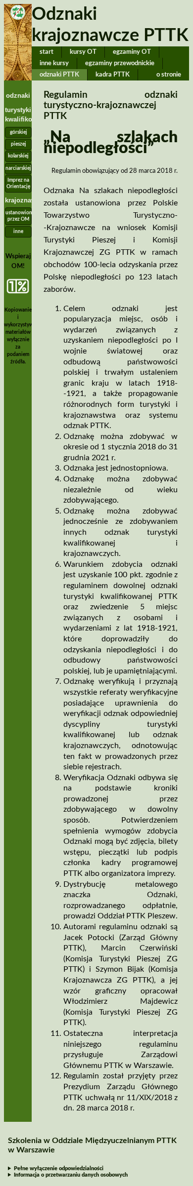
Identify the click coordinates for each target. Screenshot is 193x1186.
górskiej (18, 132)
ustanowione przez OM (18, 216)
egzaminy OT (132, 52)
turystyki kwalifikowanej (18, 114)
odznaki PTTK (59, 75)
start (46, 52)
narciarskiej (18, 168)
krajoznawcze (18, 200)
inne (18, 231)
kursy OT (83, 52)
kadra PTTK (113, 75)
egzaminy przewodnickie (119, 63)
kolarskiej (18, 156)
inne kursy (54, 63)
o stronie (168, 75)
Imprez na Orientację (18, 183)
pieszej (18, 144)
